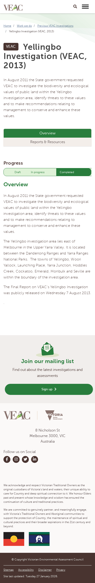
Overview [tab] (47, 133)
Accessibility (26, 569)
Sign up (47, 389)
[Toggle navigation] (75, 6)
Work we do (24, 25)
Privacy (60, 569)
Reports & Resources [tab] (47, 142)
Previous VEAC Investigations (55, 25)
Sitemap (8, 569)
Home (7, 25)
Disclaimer (45, 569)
